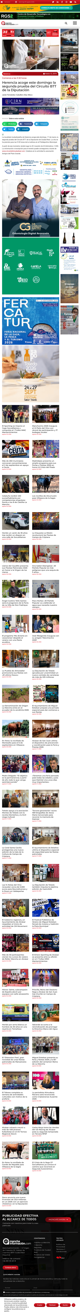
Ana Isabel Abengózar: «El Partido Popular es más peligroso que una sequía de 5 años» (45, 569)
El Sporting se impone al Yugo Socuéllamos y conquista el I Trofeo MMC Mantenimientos (14, 429)
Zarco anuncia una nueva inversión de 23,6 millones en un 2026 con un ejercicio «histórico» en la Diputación (15, 1200)
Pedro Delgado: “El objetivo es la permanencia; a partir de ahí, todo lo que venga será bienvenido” (14, 779)
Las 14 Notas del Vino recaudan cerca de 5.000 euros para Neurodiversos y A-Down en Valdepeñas (14, 888)
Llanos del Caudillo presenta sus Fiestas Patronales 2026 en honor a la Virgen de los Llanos (15, 569)
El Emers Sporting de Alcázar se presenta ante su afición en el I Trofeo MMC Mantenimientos (45, 958)
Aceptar (39, 1305)
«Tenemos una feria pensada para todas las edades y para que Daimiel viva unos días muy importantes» (45, 779)
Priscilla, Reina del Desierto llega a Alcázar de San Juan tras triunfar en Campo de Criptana (44, 993)
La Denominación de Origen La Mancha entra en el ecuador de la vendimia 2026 (15, 708)
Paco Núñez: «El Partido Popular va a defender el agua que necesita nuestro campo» (44, 604)
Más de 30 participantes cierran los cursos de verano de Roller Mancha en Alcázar (15, 957)
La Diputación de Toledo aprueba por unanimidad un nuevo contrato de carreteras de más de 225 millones (45, 674)
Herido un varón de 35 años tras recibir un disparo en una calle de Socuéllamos (15, 535)
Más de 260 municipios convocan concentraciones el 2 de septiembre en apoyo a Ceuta (15, 464)
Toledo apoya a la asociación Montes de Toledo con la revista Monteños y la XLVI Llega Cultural (15, 814)
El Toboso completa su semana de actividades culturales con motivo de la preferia (14, 1095)
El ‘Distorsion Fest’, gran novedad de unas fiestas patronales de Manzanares (14, 1060)
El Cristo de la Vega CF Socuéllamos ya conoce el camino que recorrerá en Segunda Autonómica (44, 1165)
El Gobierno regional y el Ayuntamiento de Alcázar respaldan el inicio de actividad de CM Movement (14, 923)
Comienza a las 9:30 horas (14, 78)
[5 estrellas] (7, 118)
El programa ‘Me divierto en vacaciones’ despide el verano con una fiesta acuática (15, 639)
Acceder (70, 292)
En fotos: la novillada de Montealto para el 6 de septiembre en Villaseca (13, 743)
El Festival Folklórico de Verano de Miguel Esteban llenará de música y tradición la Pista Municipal (45, 923)
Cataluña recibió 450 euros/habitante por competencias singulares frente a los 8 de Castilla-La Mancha (14, 500)
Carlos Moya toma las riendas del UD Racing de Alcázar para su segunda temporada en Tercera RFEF (45, 1130)
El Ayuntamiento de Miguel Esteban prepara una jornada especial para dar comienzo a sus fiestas (45, 709)
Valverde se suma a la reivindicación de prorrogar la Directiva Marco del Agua (45, 1027)
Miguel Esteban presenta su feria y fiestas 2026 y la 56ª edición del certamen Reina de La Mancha (45, 1061)
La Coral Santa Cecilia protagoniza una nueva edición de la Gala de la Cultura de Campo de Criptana (12, 852)
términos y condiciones (42, 1292)
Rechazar (52, 1305)
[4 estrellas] (6, 118)
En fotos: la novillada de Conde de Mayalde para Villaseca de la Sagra (13, 1164)
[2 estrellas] (4, 118)
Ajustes (65, 1305)
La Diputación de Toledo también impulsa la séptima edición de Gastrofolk (45, 887)
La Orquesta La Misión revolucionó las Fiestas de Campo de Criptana (44, 535)
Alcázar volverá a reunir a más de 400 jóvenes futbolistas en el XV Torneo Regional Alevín (14, 1130)
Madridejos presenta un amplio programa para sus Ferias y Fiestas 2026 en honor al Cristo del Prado (44, 464)
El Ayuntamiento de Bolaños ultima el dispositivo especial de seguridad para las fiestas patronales (45, 851)
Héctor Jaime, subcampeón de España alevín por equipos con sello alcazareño (15, 992)
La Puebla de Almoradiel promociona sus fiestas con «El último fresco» (14, 673)
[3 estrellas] (5, 118)
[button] (66, 23)
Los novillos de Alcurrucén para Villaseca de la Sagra (44, 497)
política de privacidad (24, 1292)
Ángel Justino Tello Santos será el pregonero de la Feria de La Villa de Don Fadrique (15, 603)
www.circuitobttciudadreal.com (13, 151)
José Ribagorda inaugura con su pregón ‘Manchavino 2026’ (45, 638)
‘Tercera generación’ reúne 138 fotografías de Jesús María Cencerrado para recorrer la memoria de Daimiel (44, 815)
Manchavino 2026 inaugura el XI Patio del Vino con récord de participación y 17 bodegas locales (45, 429)
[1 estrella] (2, 118)
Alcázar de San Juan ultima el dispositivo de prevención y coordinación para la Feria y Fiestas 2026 (45, 744)
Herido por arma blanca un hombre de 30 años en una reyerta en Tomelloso (14, 1027)
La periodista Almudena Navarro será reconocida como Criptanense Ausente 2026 (45, 1095)
